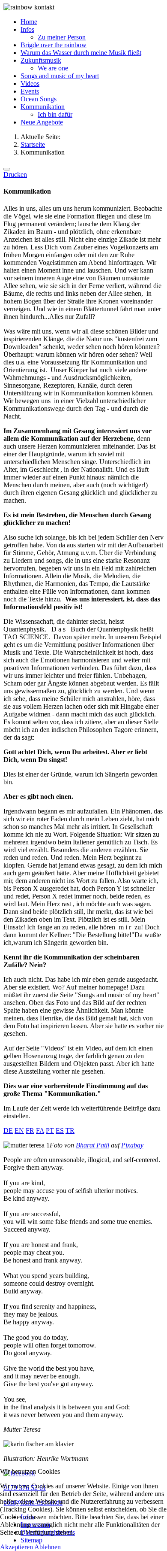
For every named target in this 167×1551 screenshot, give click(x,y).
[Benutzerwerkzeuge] (6, 169)
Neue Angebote (42, 122)
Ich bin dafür (55, 114)
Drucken (15, 174)
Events (30, 91)
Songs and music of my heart (60, 75)
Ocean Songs (39, 99)
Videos (30, 83)
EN (19, 1130)
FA (40, 1130)
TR (70, 1130)
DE (8, 1130)
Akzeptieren (16, 1547)
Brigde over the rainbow (53, 45)
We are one (53, 68)
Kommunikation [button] (43, 106)
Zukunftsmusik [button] (41, 60)
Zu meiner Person (62, 37)
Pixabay (132, 1145)
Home (29, 21)
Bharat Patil (92, 1145)
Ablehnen (47, 1547)
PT (50, 1130)
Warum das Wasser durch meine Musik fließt (81, 52)
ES (60, 1130)
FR (30, 1130)
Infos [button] (27, 29)
